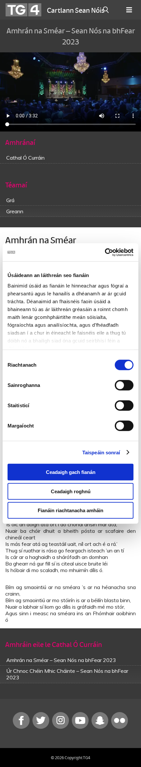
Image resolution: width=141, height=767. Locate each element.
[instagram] (61, 727)
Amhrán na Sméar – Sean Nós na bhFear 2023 (61, 660)
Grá (10, 200)
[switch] (124, 385)
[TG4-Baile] (23, 9)
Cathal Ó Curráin (25, 157)
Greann (14, 211)
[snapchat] (100, 727)
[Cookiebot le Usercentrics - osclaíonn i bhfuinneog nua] (104, 252)
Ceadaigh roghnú (71, 491)
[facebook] (22, 727)
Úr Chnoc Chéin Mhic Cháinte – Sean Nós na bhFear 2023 (67, 674)
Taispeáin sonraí (101, 452)
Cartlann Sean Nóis (76, 10)
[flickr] (119, 727)
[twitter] (41, 727)
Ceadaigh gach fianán (70, 472)
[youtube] (81, 727)
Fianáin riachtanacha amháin (70, 510)
